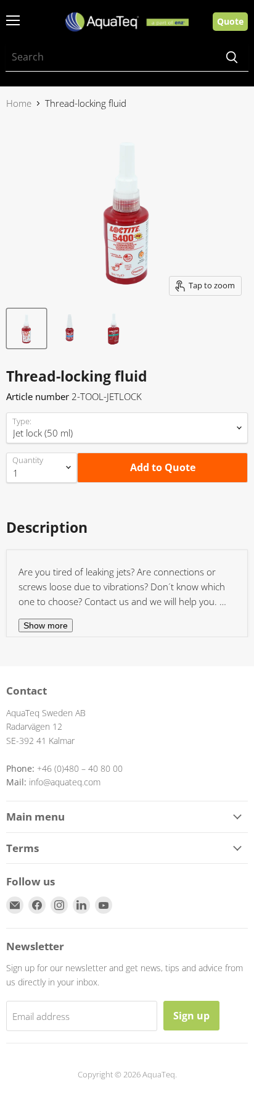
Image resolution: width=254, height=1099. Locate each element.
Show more (45, 625)
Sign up (191, 1015)
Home (18, 103)
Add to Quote (162, 467)
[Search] (231, 57)
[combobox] (110, 57)
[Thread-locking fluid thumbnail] (26, 328)
